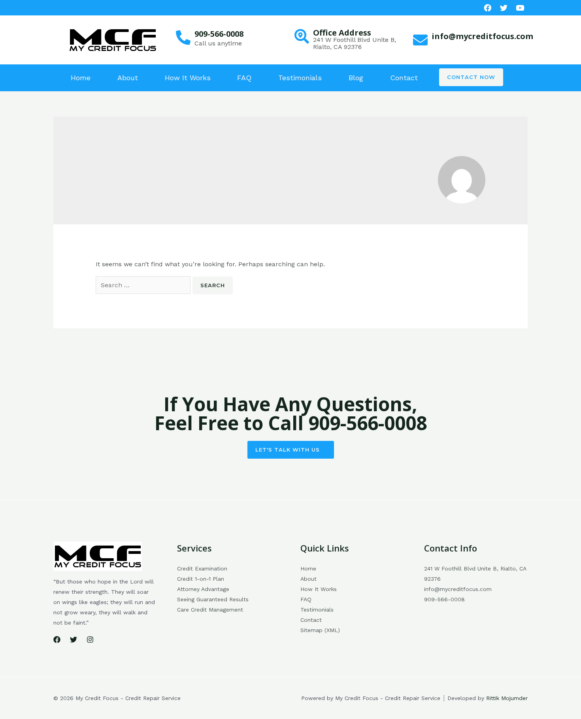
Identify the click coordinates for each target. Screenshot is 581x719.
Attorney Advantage (203, 589)
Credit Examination (202, 568)
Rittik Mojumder (507, 698)
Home (81, 77)
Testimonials (300, 77)
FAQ (244, 77)
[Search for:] (144, 285)
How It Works (188, 77)
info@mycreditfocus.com (482, 36)
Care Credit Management (210, 609)
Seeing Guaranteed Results (213, 599)
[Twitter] (73, 639)
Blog (356, 77)
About (127, 77)
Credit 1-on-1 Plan (200, 579)
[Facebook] (487, 7)
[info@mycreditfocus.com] (420, 40)
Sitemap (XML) (320, 630)
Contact (404, 77)
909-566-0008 (218, 33)
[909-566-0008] (183, 37)
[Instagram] (90, 639)
